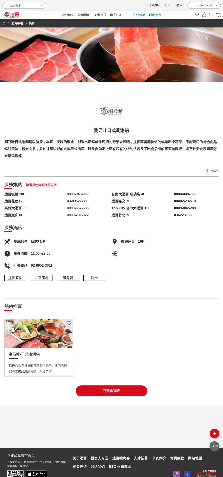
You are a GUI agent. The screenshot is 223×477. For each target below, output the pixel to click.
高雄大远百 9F (15, 208)
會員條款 (177, 458)
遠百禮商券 (121, 458)
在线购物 (139, 15)
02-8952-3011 (41, 265)
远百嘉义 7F (121, 201)
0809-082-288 (185, 208)
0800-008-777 (185, 194)
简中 (179, 5)
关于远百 (80, 458)
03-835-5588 (77, 201)
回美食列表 (111, 391)
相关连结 (80, 466)
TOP (214, 446)
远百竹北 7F (121, 215)
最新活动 (84, 15)
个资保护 (159, 458)
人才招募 (141, 458)
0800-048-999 (78, 194)
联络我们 (98, 466)
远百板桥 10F (14, 194)
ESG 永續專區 (120, 466)
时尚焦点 (155, 15)
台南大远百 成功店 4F (128, 194)
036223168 (183, 215)
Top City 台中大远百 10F (131, 208)
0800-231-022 (78, 215)
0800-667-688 (78, 208)
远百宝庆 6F (13, 215)
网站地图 (195, 458)
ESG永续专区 (152, 5)
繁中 (167, 5)
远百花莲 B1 (14, 201)
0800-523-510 (185, 201)
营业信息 (68, 15)
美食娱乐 (100, 15)
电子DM (115, 15)
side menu (214, 433)
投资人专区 (99, 458)
